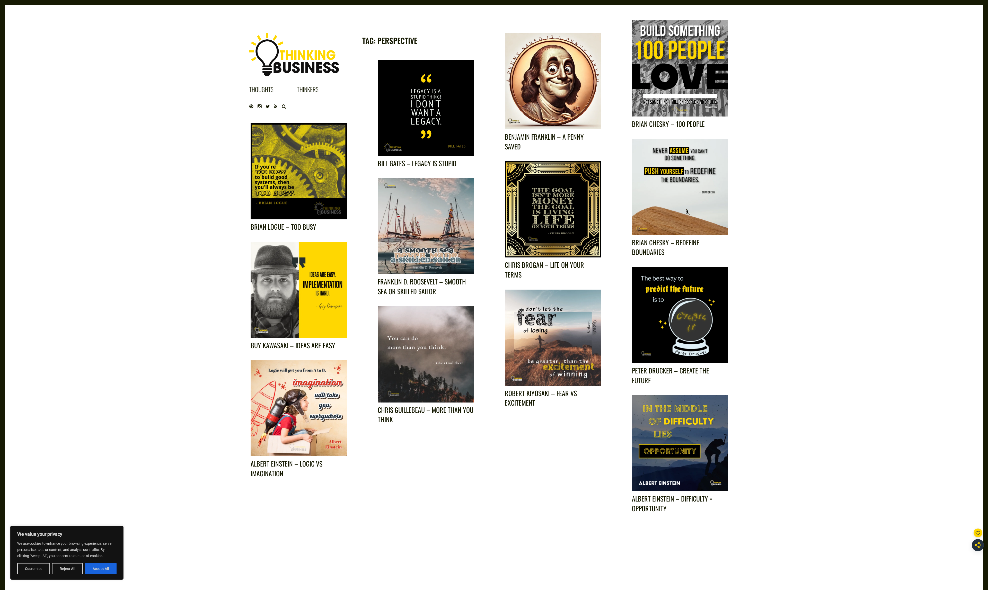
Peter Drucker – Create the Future (670, 375)
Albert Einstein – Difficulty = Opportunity (672, 503)
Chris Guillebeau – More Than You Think (425, 415)
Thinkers (308, 89)
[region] (66, 553)
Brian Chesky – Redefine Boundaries (665, 247)
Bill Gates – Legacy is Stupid (417, 163)
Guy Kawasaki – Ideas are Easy (293, 345)
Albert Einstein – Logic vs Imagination (286, 468)
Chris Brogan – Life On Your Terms (544, 270)
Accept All (101, 569)
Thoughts (261, 89)
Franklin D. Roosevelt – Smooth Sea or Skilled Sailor (422, 286)
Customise (33, 569)
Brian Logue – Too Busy (283, 227)
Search (284, 106)
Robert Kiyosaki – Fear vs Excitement (541, 398)
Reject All (67, 569)
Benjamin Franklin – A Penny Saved (544, 141)
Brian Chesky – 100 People (668, 124)
